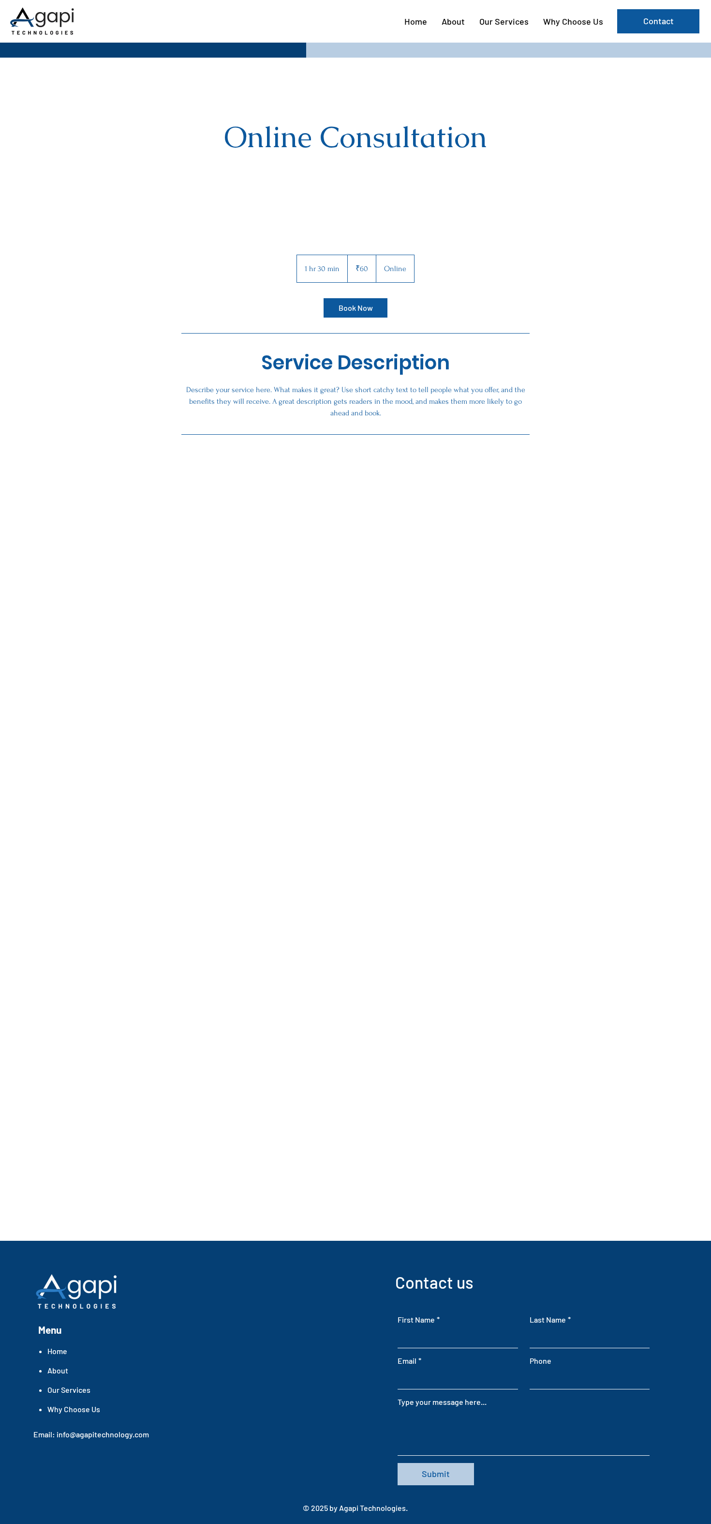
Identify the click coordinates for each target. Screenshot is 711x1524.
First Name (419, 1319)
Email (409, 1360)
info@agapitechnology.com (103, 1434)
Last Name (550, 1319)
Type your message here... (442, 1401)
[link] (355, 308)
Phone (540, 1360)
